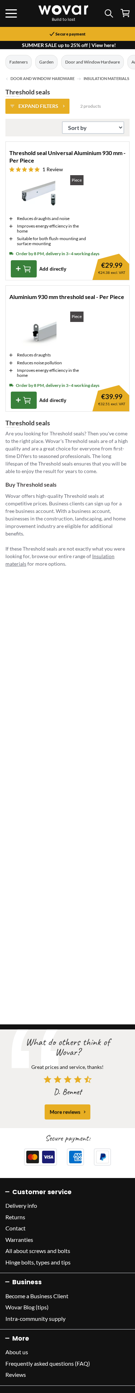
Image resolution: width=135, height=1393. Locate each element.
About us (16, 1351)
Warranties (19, 1239)
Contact (15, 1228)
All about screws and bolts (37, 1250)
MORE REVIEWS (65, 1112)
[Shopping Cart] (125, 13)
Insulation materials (106, 78)
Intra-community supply (35, 1318)
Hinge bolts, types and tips (38, 1262)
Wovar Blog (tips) (27, 1307)
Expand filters (38, 106)
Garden (46, 62)
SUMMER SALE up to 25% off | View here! (69, 45)
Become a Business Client (36, 1296)
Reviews (15, 1374)
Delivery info (21, 1205)
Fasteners (18, 62)
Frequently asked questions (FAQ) (47, 1363)
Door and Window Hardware (92, 62)
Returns (15, 1217)
